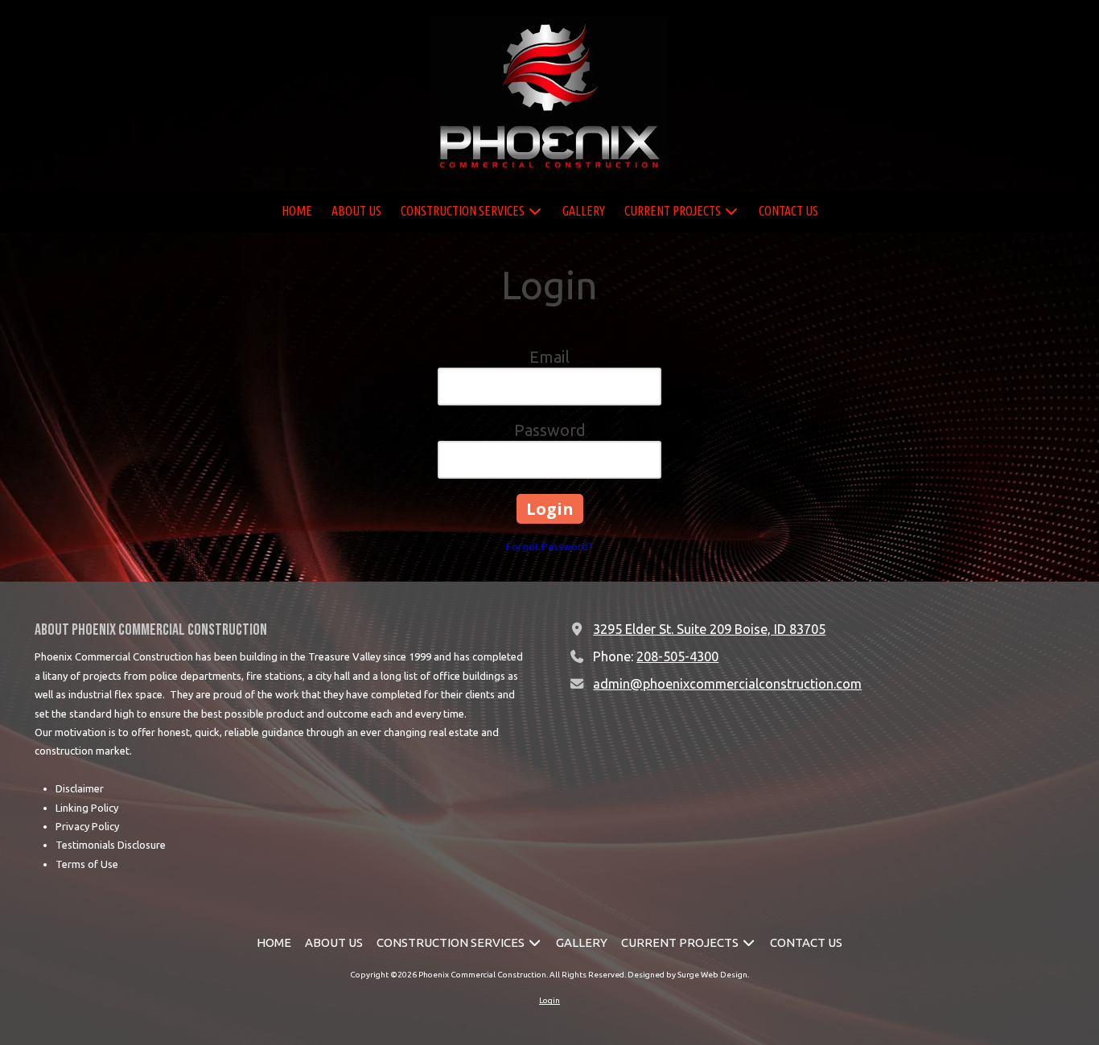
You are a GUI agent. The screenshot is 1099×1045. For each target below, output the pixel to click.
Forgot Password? (549, 546)
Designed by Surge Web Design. (688, 974)
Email (549, 357)
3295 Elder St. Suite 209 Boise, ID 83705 (709, 629)
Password (550, 430)
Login (549, 1000)
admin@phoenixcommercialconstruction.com (727, 684)
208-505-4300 (677, 656)
